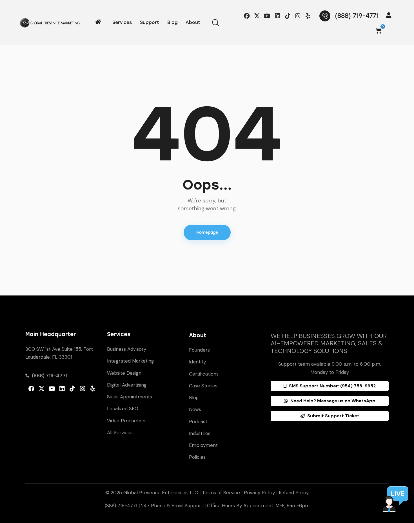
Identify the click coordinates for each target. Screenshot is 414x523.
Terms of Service (221, 492)
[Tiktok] (287, 15)
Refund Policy (294, 492)
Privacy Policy (259, 492)
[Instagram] (297, 15)
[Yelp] (308, 15)
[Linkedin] (277, 15)
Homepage (207, 232)
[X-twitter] (257, 15)
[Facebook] (246, 15)
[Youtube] (267, 15)
